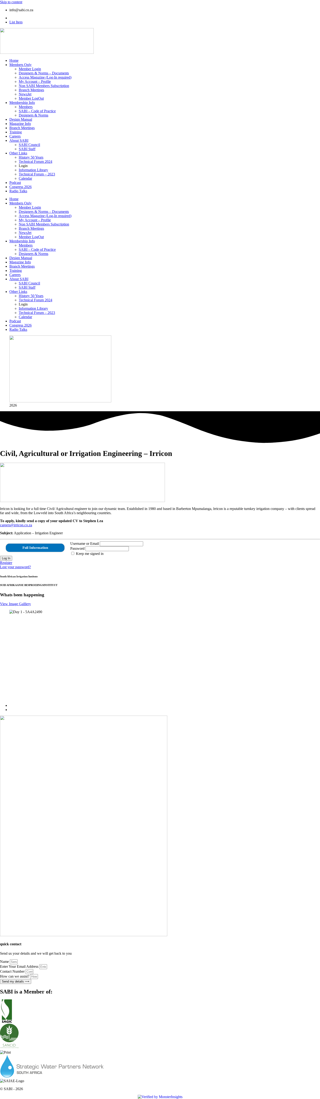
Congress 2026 (20, 187)
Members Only (20, 65)
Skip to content (11, 2)
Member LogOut (31, 98)
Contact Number (13, 971)
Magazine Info (20, 124)
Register (6, 563)
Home (14, 60)
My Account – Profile (35, 82)
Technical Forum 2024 (35, 162)
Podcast (15, 183)
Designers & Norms (33, 115)
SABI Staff (27, 149)
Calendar (25, 178)
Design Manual (20, 119)
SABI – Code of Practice (37, 111)
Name (5, 962)
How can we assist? (15, 976)
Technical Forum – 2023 (37, 174)
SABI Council (29, 145)
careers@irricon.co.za (16, 525)
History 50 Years (31, 157)
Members (26, 107)
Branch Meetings (31, 90)
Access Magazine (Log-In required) (45, 77)
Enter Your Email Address (19, 966)
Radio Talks (18, 191)
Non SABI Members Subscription (44, 86)
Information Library (33, 170)
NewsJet (25, 94)
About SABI (18, 140)
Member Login (30, 69)
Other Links (18, 153)
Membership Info (22, 103)
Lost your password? (15, 567)
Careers (15, 136)
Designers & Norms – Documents (44, 73)
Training (15, 132)
